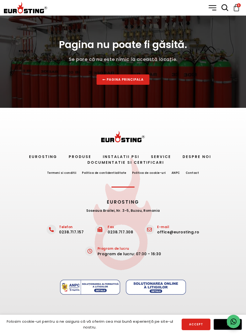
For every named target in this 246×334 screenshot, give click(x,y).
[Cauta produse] (225, 7)
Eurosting (43, 156)
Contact (192, 173)
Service (161, 156)
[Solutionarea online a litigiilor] (156, 287)
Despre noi (197, 156)
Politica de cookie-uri (149, 173)
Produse (80, 156)
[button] (213, 7)
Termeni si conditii (61, 173)
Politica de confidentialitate (104, 173)
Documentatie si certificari (125, 162)
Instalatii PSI (121, 156)
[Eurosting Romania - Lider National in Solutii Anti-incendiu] (25, 7)
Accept (196, 324)
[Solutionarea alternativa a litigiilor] (90, 287)
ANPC (176, 173)
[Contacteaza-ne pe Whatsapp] (233, 321)
